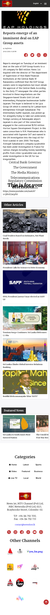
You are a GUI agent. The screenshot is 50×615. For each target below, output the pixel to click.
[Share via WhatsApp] (39, 56)
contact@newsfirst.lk (25, 524)
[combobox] (37, 4)
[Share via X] (32, 56)
